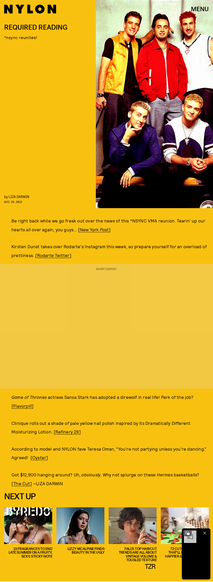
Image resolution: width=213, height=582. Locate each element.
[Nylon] (30, 9)
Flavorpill (22, 405)
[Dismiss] (205, 533)
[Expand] (187, 533)
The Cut (22, 483)
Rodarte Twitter (53, 255)
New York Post (94, 229)
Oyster (39, 457)
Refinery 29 (67, 431)
